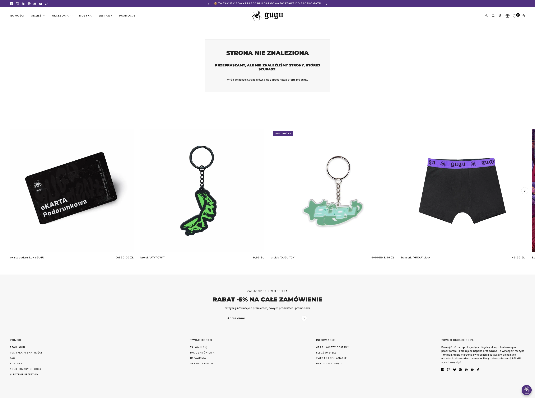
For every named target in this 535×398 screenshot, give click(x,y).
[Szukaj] (493, 16)
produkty (301, 79)
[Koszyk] (523, 16)
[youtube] (41, 3)
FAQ (12, 358)
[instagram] (17, 3)
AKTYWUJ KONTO (201, 363)
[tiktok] (46, 3)
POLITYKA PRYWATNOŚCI (26, 352)
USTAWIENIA (198, 358)
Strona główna (256, 79)
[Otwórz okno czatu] (527, 390)
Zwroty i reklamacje (331, 358)
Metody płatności (329, 363)
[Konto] (500, 16)
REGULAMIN (17, 347)
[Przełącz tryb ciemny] (486, 16)
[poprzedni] (208, 3)
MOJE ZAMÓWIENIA (202, 352)
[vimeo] (35, 3)
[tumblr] (23, 3)
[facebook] (11, 3)
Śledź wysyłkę (326, 352)
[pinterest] (29, 3)
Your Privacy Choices (25, 369)
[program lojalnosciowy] (507, 16)
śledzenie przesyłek (24, 374)
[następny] (327, 3)
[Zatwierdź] (304, 318)
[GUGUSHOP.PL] (267, 15)
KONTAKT (16, 363)
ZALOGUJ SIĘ (198, 347)
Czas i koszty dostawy (332, 347)
